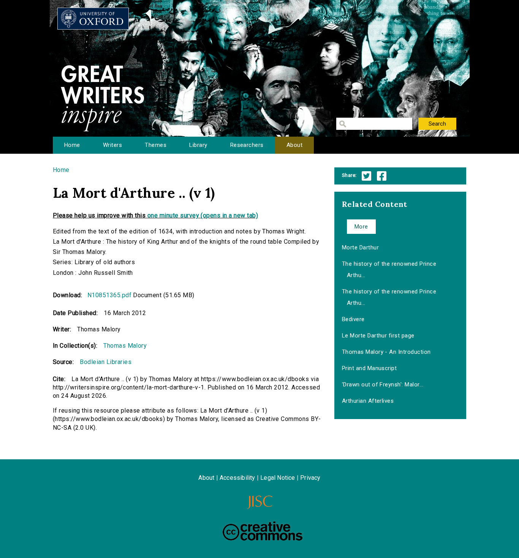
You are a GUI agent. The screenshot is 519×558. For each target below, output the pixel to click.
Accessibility (237, 477)
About (294, 145)
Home (72, 145)
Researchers (247, 145)
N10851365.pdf (109, 295)
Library (198, 145)
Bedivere (353, 319)
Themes (155, 145)
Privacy (310, 477)
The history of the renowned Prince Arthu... (389, 269)
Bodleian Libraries (105, 362)
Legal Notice (277, 477)
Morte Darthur (360, 247)
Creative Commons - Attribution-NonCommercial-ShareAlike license (262, 531)
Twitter (366, 176)
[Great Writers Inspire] (93, 19)
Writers (112, 145)
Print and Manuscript (369, 368)
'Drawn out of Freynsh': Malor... (382, 384)
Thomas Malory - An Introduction (386, 351)
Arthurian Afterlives (368, 400)
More (361, 226)
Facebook (381, 176)
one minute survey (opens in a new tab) (202, 215)
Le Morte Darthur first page (378, 335)
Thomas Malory (125, 345)
